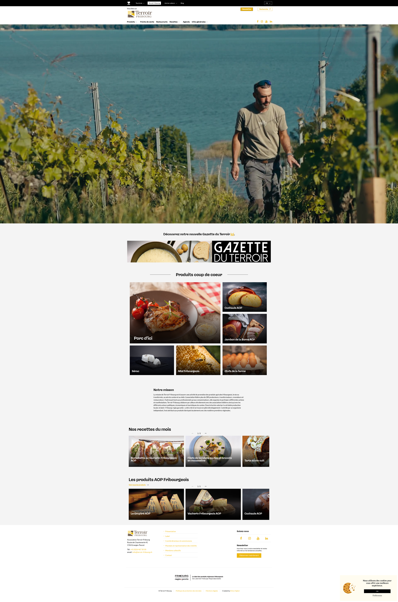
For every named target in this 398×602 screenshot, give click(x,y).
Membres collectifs (173, 550)
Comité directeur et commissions (178, 541)
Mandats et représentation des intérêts (181, 546)
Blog (182, 3)
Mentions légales (212, 591)
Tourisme (139, 3)
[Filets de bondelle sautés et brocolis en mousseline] (213, 451)
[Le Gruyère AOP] (156, 504)
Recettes (174, 22)
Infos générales (199, 22)
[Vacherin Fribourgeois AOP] (213, 504)
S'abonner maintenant (249, 555)
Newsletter (246, 9)
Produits (131, 22)
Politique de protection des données (188, 591)
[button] (205, 433)
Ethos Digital (235, 591)
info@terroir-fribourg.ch (142, 552)
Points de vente (147, 22)
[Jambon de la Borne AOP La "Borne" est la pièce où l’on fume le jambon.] (245, 328)
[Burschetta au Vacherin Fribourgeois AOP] (156, 451)
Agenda (186, 22)
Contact (168, 555)
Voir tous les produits (137, 485)
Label (167, 536)
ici (232, 234)
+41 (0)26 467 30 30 (138, 549)
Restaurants (161, 22)
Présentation (170, 531)
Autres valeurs (170, 3)
